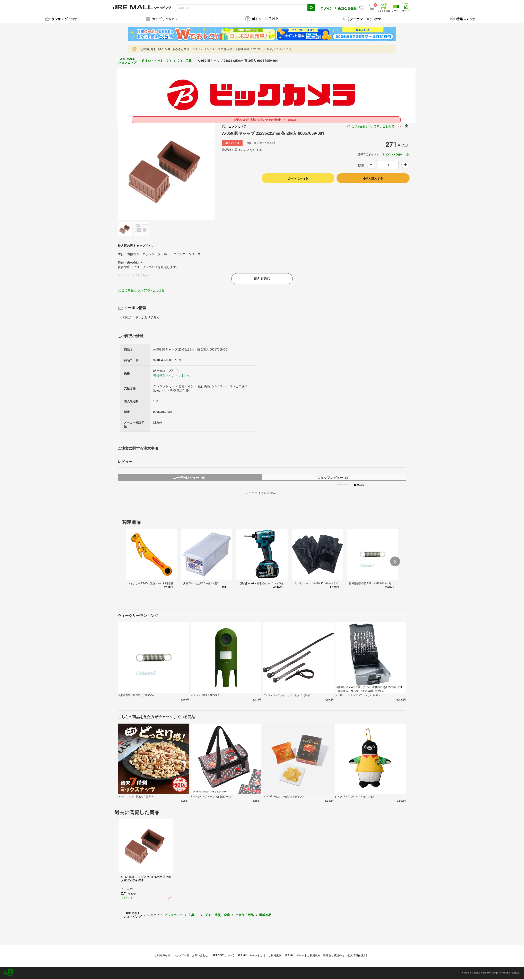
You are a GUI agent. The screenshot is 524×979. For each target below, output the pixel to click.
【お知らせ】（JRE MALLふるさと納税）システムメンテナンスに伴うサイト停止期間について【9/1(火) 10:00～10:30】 (216, 49)
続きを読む (262, 278)
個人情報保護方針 (358, 955)
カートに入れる (298, 178)
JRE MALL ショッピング (127, 60)
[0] (372, 8)
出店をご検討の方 (333, 955)
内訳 (407, 154)
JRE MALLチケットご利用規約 (302, 955)
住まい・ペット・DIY (157, 61)
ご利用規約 (274, 955)
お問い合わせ (200, 955)
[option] (166, 171)
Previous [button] (149, 171)
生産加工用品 (244, 915)
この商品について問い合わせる (373, 126)
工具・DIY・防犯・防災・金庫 (209, 915)
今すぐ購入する (373, 178)
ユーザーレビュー (190, 478)
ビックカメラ (174, 915)
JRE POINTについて (222, 955)
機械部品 (265, 915)
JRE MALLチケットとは (251, 955)
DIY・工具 (184, 61)
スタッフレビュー (334, 478)
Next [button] (183, 171)
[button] (395, 561)
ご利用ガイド (162, 955)
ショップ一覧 (181, 955)
